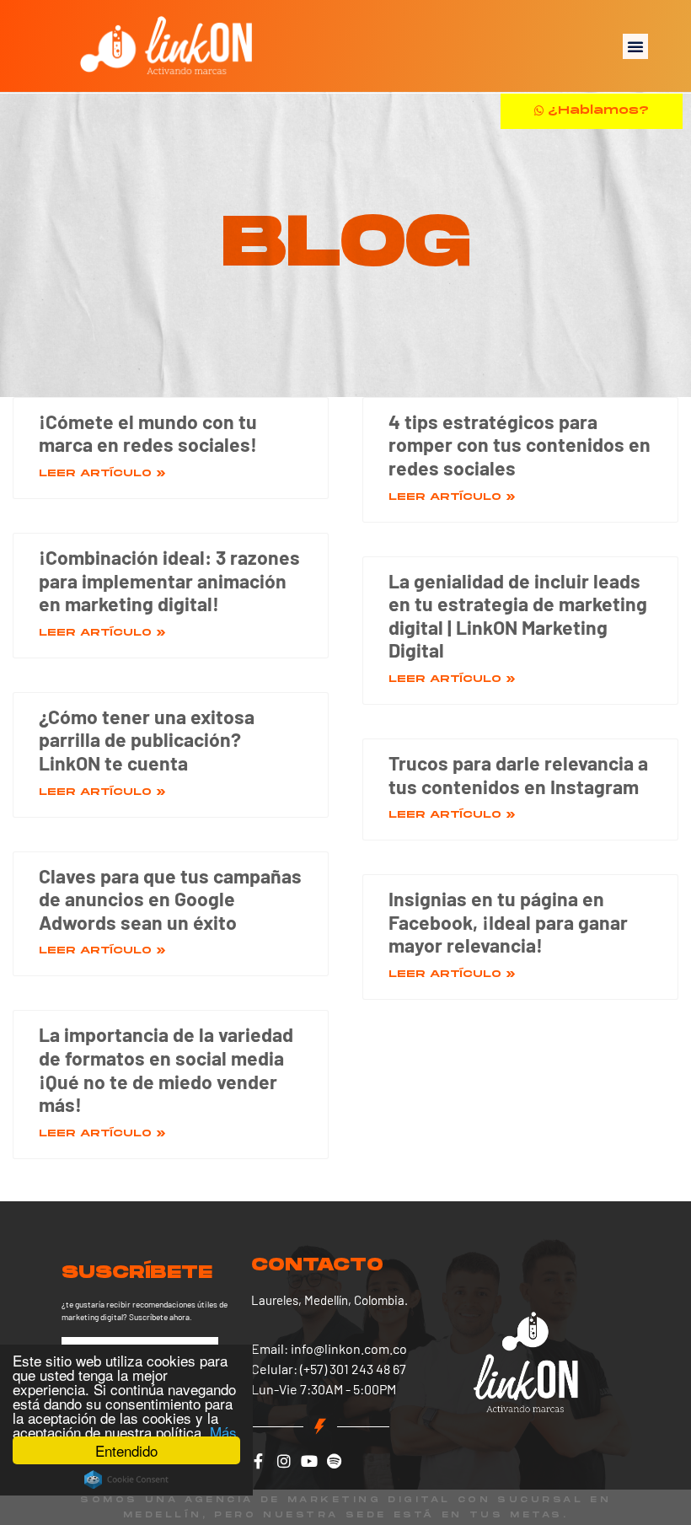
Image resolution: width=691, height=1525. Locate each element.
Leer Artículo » (102, 473)
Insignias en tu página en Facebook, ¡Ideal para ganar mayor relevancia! (508, 922)
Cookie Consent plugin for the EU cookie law (126, 1479)
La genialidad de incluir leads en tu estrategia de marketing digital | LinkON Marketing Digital (517, 616)
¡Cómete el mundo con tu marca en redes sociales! (148, 433)
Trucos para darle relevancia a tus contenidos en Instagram (518, 774)
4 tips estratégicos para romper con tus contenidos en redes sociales (519, 445)
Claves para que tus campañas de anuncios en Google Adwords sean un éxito (170, 899)
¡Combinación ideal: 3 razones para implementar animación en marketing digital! (169, 580)
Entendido (126, 1450)
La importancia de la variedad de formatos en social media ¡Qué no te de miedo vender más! (166, 1069)
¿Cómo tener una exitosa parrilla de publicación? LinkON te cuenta (146, 740)
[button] (635, 46)
